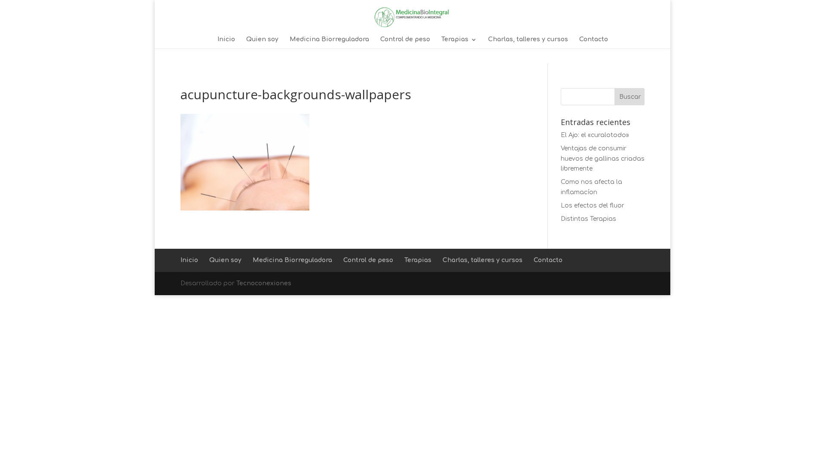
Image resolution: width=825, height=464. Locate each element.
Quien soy (262, 40)
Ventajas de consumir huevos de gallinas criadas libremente (603, 158)
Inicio (226, 40)
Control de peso (405, 40)
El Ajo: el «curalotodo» (595, 135)
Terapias (454, 40)
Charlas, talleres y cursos (528, 40)
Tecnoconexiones (263, 283)
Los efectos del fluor (592, 205)
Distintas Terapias (588, 219)
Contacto (593, 40)
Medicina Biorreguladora (329, 40)
